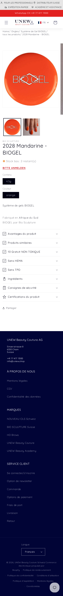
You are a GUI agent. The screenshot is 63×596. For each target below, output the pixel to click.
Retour (11, 521)
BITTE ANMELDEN (14, 168)
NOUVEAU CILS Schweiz (21, 418)
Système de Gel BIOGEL (33, 31)
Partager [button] (11, 308)
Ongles (15, 31)
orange (10, 195)
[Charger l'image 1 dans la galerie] (12, 127)
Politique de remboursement (37, 570)
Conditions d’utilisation (48, 575)
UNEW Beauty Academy (21, 450)
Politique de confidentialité (20, 575)
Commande (14, 489)
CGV (9, 388)
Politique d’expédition (23, 581)
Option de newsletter (19, 481)
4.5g (8, 181)
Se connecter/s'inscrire (21, 473)
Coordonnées (33, 586)
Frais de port (14, 505)
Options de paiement (19, 497)
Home (6, 31)
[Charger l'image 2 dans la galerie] (31, 127)
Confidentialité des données (24, 396)
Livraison (12, 513)
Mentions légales (17, 380)
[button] (6, 22)
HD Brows (13, 435)
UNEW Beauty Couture (20, 442)
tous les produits (11, 34)
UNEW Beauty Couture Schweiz (30, 562)
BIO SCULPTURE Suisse (21, 427)
